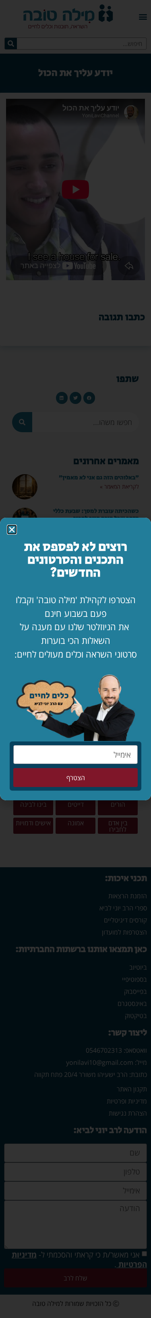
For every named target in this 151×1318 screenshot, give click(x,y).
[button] (12, 529)
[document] (75, 659)
